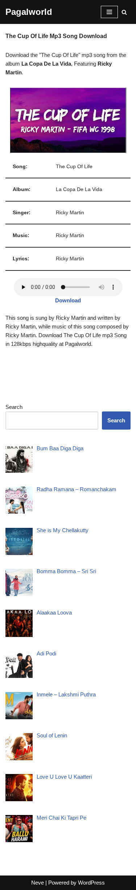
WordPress (91, 882)
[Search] (124, 12)
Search (13, 407)
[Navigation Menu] (109, 12)
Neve (37, 882)
